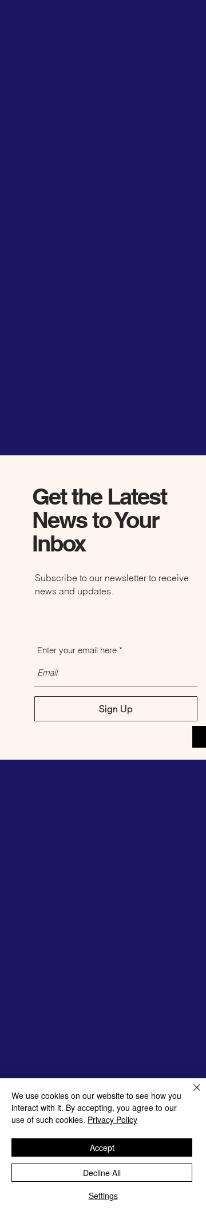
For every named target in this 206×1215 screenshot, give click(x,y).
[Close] (190, 1094)
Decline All (102, 1172)
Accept (102, 1147)
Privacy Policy (112, 1119)
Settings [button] (103, 1195)
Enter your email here (77, 650)
